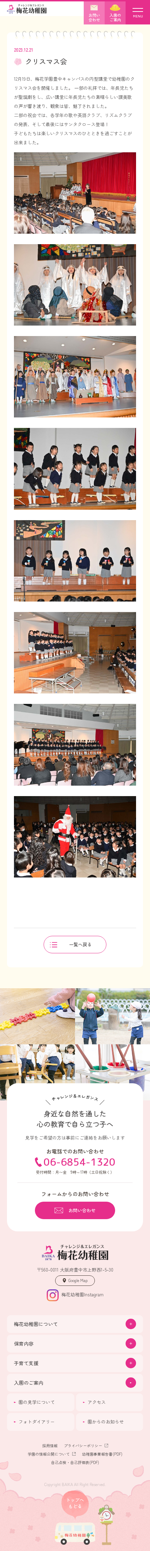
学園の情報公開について (49, 1454)
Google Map (78, 1280)
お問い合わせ (82, 1210)
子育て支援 (26, 1363)
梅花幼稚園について (36, 1323)
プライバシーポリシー (83, 1446)
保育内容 (23, 1343)
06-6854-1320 (79, 1162)
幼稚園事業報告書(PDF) (102, 1454)
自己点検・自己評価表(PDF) (75, 1462)
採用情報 (50, 1445)
